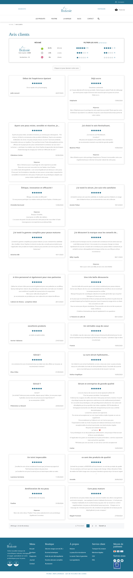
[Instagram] (114, 560)
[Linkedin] (118, 560)
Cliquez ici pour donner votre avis (66, 68)
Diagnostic (22, 9)
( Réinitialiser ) (102, 42)
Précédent (79, 526)
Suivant (102, 526)
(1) (87, 52)
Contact (90, 18)
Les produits (40, 18)
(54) (87, 48)
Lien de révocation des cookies (75, 574)
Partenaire (101, 9)
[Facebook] (122, 560)
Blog (79, 18)
